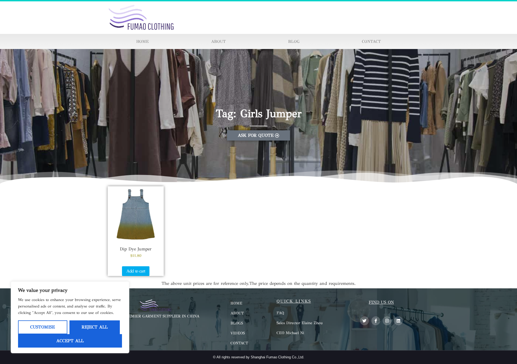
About (218, 41)
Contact (371, 41)
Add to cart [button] (135, 271)
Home (142, 41)
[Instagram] (387, 320)
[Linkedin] (398, 320)
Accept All (70, 340)
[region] (70, 317)
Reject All (95, 327)
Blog (293, 41)
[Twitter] (364, 320)
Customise (42, 327)
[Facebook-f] (375, 320)
